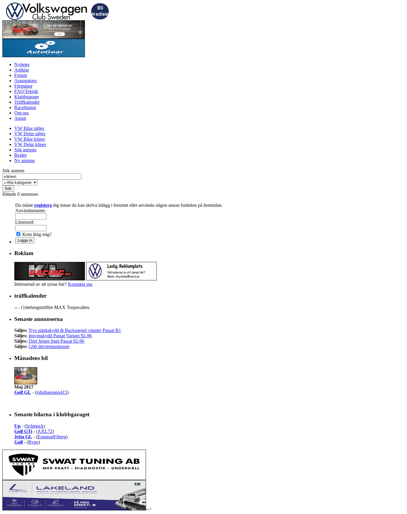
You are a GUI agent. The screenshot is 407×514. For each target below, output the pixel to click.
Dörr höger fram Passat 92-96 (56, 341)
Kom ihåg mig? (36, 234)
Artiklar (21, 69)
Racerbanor (25, 107)
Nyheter (21, 64)
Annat (20, 118)
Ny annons (24, 160)
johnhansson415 (51, 392)
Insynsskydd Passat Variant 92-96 (60, 335)
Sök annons (25, 149)
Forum (20, 75)
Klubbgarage (26, 96)
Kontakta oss (80, 284)
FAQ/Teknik (26, 91)
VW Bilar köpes (29, 139)
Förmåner (23, 85)
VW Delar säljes (29, 133)
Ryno (33, 442)
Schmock (35, 425)
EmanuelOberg (52, 436)
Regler (20, 155)
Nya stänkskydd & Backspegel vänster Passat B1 (75, 330)
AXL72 (45, 431)
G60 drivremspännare (49, 346)
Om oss (21, 112)
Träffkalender (27, 102)
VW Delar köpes (30, 144)
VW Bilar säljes (29, 128)
